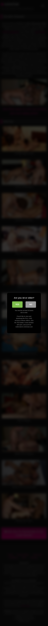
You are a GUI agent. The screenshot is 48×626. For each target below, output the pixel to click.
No (30, 304)
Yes (17, 304)
